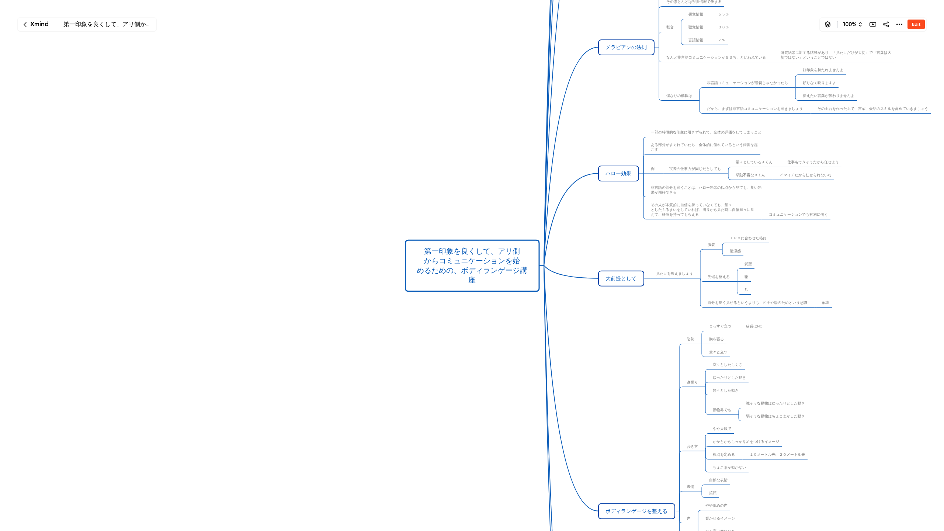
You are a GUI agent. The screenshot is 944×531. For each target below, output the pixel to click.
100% (850, 24)
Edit (916, 24)
